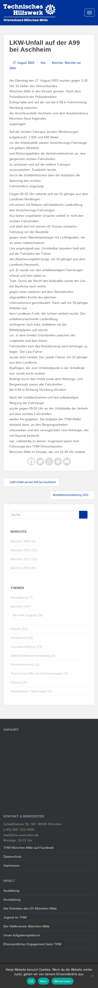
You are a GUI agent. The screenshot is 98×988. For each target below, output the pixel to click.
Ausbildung (11, 890)
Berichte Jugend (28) (28, 615)
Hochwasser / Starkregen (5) (31, 691)
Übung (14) (18, 682)
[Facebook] (31, 462)
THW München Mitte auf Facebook (28, 847)
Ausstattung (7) (21, 597)
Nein (43, 981)
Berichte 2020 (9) (23, 568)
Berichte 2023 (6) (23, 541)
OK (31, 981)
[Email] (67, 462)
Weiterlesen (62, 981)
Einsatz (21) (19, 629)
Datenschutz (12, 856)
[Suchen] (83, 515)
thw (43, 62)
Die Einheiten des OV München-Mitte (30, 908)
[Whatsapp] (49, 462)
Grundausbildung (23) (26, 646)
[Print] (58, 462)
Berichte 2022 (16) (23, 550)
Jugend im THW (15, 917)
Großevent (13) (21, 638)
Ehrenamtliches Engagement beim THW (32, 944)
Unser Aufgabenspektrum (21, 935)
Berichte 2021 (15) (23, 559)
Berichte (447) (20, 606)
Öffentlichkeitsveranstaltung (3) (32, 655)
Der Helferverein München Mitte (26, 926)
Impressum (11, 865)
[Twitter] (40, 462)
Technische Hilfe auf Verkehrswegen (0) (39, 673)
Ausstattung (12, 899)
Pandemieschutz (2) (24, 664)
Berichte (57, 62)
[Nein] (92, 976)
